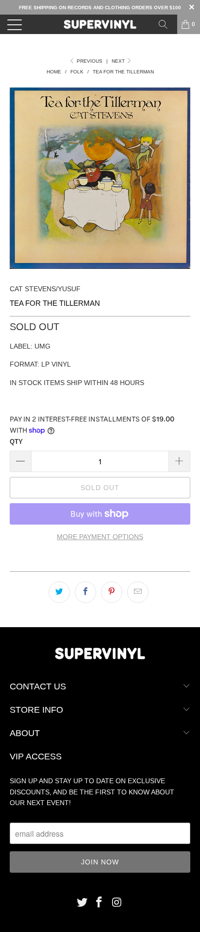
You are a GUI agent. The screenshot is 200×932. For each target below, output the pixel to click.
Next (119, 61)
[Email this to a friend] (138, 592)
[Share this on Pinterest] (111, 592)
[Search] (166, 24)
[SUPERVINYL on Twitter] (82, 903)
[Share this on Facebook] (85, 592)
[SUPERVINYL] (100, 24)
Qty (16, 441)
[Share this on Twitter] (59, 592)
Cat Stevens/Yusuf (45, 289)
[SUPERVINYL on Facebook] (99, 903)
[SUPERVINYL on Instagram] (117, 903)
